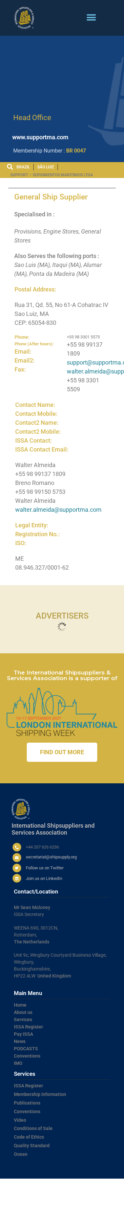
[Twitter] (17, 868)
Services (23, 1019)
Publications (27, 1103)
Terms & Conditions (31, 1204)
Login (40, 1210)
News (19, 1041)
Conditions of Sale (33, 1128)
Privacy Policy (63, 1204)
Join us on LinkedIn (44, 878)
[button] (91, 17)
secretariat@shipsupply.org (51, 856)
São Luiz (45, 167)
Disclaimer (23, 1210)
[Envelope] (17, 857)
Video (20, 1120)
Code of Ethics (29, 1137)
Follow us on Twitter (44, 867)
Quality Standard (32, 1145)
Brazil (23, 167)
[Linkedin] (17, 878)
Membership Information (40, 1094)
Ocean (20, 1154)
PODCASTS (26, 1048)
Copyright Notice (94, 1204)
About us (23, 1012)
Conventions (27, 1056)
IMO (18, 1063)
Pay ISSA (23, 1034)
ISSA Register (28, 1026)
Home (20, 1005)
